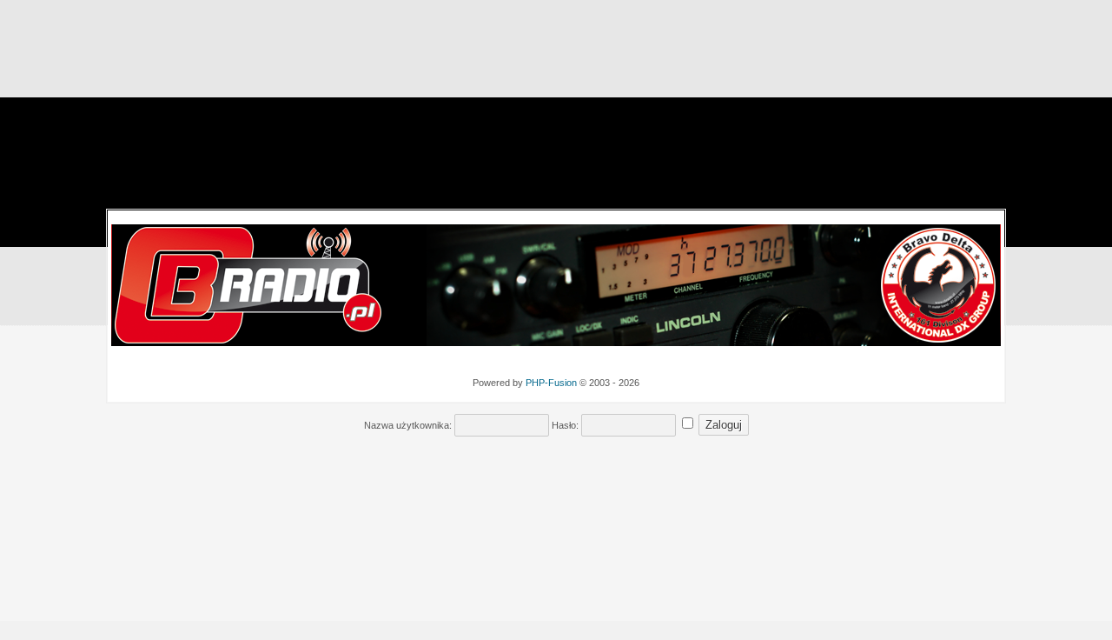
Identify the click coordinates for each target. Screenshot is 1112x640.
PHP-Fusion (551, 382)
